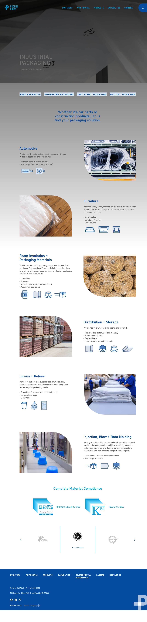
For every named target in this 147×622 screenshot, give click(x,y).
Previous (21, 539)
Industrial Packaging (92, 94)
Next (135, 539)
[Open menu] (142, 7)
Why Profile (83, 7)
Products (99, 7)
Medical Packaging (122, 94)
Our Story (67, 7)
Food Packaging (30, 94)
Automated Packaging (59, 94)
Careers (128, 7)
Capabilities (114, 7)
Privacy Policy (15, 605)
